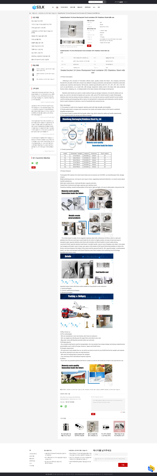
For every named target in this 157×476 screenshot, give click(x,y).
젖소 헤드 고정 (35, 53)
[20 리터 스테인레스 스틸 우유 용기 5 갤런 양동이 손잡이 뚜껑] (33, 70)
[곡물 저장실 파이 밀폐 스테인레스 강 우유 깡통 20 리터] (119, 426)
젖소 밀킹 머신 (35, 21)
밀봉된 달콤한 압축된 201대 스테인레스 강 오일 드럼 (79, 434)
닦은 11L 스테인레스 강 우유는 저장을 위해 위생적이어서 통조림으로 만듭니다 (80, 458)
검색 (104, 2)
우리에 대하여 (64, 7)
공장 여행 (72, 7)
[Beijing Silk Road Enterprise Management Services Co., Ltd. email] (33, 163)
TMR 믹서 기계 (35, 49)
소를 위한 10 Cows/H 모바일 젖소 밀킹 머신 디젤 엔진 (55, 454)
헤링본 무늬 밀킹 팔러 (37, 36)
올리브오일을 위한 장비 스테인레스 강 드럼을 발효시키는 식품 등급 (93, 434)
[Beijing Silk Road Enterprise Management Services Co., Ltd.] (38, 7)
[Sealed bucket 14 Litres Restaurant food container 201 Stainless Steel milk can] (71, 29)
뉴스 (94, 7)
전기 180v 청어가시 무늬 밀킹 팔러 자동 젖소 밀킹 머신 (56, 458)
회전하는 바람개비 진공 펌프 (39, 56)
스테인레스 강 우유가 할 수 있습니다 (47, 13)
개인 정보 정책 (49, 474)
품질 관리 (80, 7)
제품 (57, 7)
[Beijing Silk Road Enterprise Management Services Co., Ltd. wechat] (38, 163)
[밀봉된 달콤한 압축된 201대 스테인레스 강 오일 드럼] (79, 426)
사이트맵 (31, 465)
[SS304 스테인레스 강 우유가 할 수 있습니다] (33, 74)
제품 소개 (34, 13)
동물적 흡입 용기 (36, 43)
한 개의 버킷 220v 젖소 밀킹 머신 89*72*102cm (53, 462)
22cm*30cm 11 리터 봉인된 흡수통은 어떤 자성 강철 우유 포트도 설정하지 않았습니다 (81, 454)
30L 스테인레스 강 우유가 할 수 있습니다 (45, 79)
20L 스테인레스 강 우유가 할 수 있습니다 (91, 389)
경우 (99, 7)
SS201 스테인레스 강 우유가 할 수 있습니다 (72, 389)
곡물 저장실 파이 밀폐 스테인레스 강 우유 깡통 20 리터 (119, 434)
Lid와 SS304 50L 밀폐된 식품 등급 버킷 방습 (80, 462)
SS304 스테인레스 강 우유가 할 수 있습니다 (110, 389)
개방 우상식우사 (36, 46)
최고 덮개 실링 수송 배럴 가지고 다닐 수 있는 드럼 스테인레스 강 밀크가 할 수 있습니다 (66, 434)
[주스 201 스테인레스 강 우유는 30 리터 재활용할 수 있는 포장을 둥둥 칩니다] (106, 426)
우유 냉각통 (34, 39)
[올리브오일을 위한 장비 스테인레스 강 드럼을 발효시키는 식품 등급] (92, 426)
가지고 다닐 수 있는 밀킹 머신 (40, 24)
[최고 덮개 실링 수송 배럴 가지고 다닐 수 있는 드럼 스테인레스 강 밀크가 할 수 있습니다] (66, 426)
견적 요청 (117, 1)
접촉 (89, 45)
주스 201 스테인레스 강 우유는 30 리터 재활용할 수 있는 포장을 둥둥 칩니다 (106, 434)
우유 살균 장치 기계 (37, 27)
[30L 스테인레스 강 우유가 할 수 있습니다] (33, 79)
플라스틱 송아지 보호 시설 (39, 59)
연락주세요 (88, 7)
